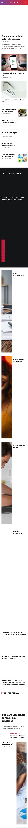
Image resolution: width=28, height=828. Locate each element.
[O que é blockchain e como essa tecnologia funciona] (14, 645)
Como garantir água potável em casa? (12, 37)
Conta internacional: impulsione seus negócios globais (18, 276)
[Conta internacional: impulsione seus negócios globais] (6, 311)
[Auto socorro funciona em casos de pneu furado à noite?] (22, 113)
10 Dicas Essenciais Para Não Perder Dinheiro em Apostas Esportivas (9, 122)
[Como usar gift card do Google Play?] (14, 62)
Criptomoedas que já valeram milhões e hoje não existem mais (14, 633)
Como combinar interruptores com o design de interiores (13, 198)
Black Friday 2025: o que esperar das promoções (9, 133)
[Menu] (2, 2)
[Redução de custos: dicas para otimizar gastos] (22, 146)
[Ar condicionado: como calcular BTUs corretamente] (14, 89)
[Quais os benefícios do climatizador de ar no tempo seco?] (5, 735)
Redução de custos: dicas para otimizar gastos (7, 145)
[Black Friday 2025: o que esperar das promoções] (22, 135)
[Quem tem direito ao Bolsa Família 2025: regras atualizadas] (22, 158)
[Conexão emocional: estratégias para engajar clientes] (6, 569)
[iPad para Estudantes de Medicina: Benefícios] (13, 704)
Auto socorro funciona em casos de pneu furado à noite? (8, 111)
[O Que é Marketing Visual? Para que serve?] (22, 783)
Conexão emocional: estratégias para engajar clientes (18, 534)
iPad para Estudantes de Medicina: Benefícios (13, 717)
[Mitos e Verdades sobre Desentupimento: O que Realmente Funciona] (6, 483)
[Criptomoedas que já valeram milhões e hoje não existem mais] (14, 621)
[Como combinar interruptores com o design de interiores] (14, 185)
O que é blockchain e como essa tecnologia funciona (13, 657)
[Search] (26, 2)
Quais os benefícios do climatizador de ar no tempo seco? (17, 737)
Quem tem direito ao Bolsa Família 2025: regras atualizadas (8, 156)
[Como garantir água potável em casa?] (14, 20)
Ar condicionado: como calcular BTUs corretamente (12, 101)
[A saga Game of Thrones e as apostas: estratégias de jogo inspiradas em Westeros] (6, 397)
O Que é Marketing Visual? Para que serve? (7, 744)
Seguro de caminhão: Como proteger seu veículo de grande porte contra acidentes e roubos (13, 682)
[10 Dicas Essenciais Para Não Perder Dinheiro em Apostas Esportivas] (22, 124)
